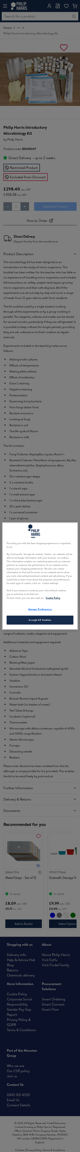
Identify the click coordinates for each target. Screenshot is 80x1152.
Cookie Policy (53, 598)
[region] (40, 576)
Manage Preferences (40, 609)
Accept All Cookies (40, 620)
